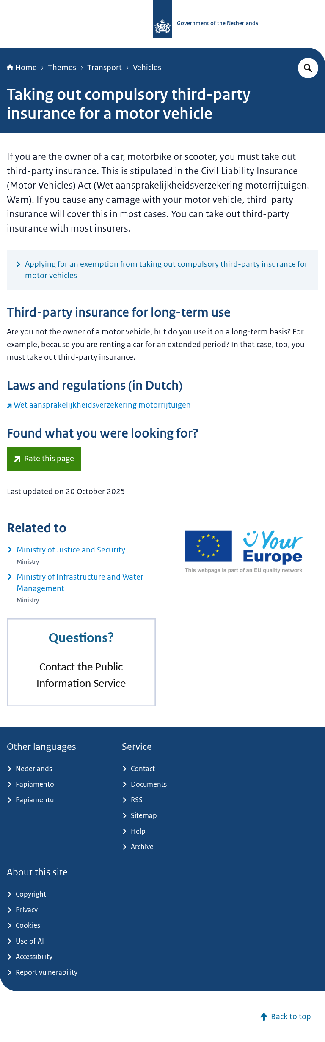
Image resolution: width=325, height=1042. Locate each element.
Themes (62, 68)
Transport (104, 68)
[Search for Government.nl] (308, 68)
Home (26, 68)
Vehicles (147, 68)
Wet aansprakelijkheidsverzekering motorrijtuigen (102, 405)
